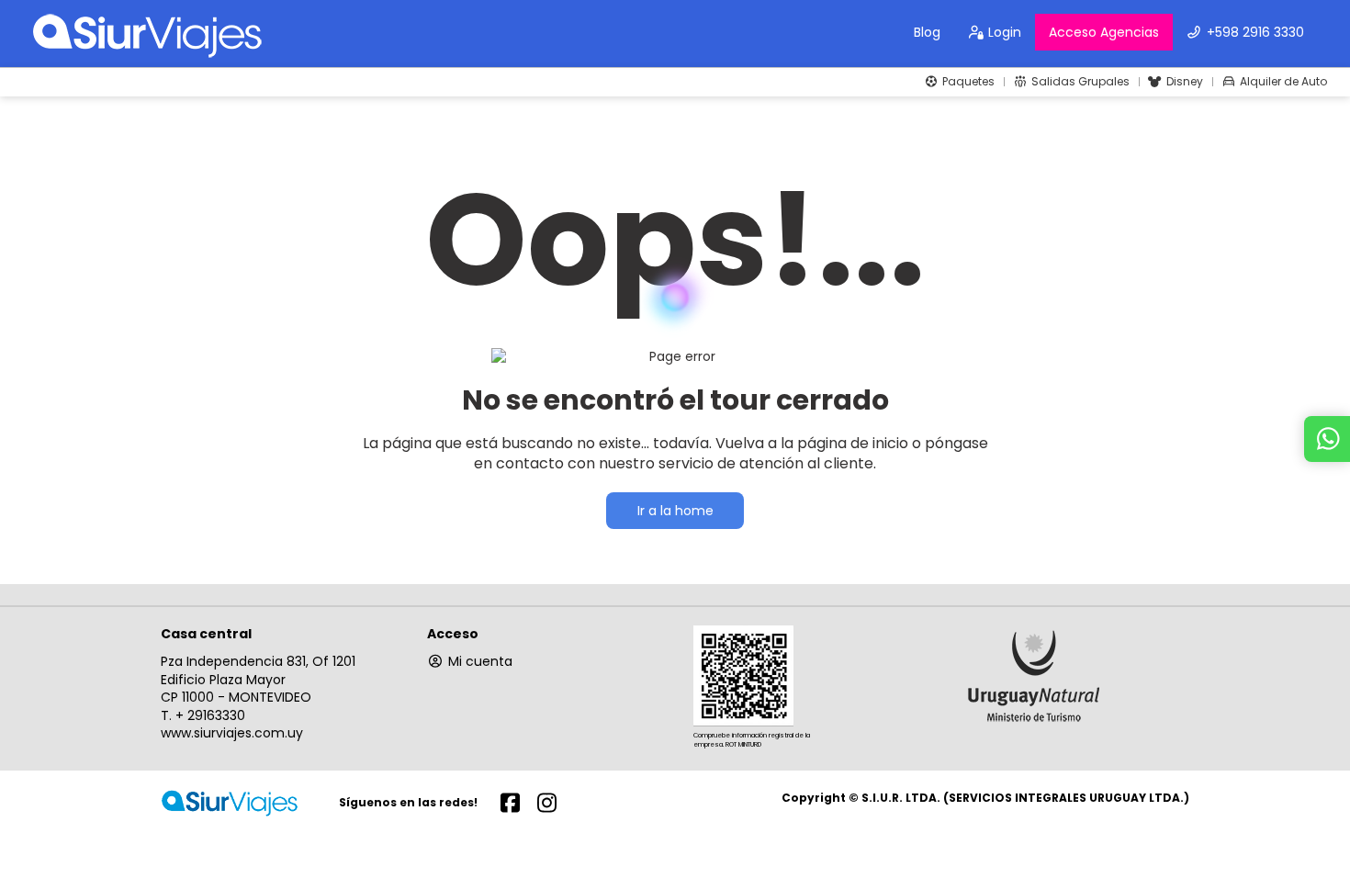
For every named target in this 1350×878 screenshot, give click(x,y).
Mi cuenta (480, 661)
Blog (927, 32)
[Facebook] (509, 802)
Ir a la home (675, 510)
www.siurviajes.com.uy (232, 733)
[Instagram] (546, 802)
